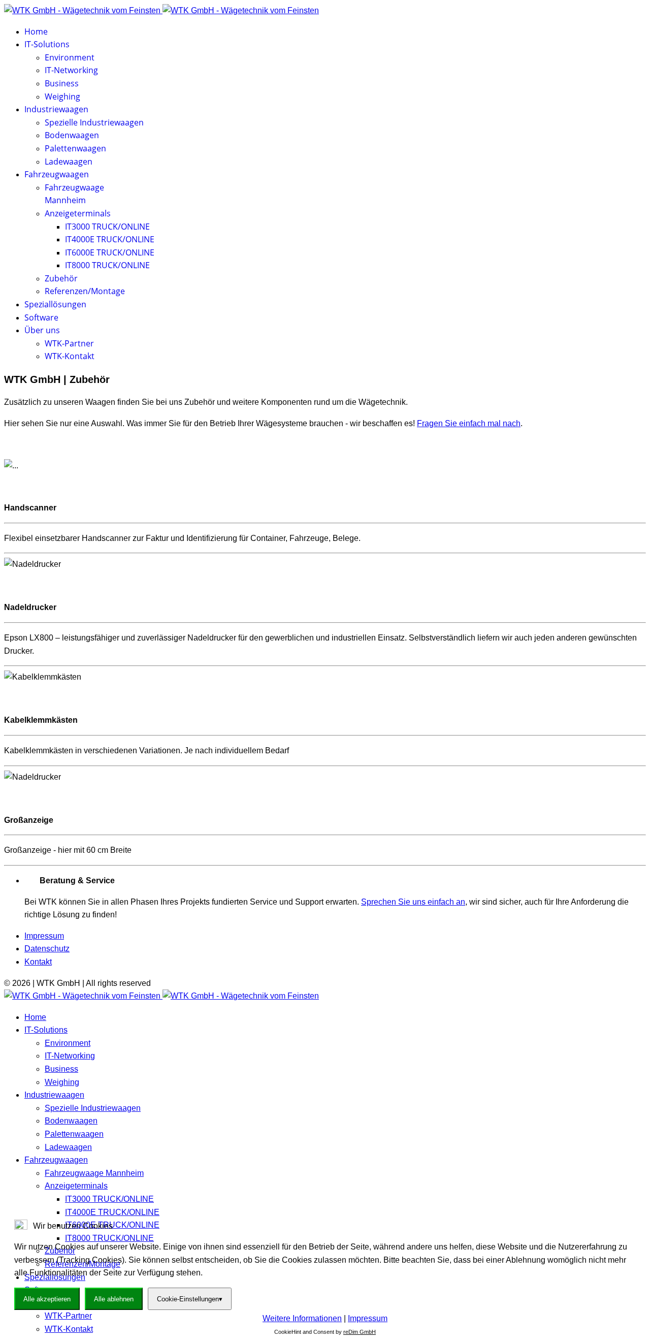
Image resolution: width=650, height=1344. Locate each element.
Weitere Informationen (302, 1318)
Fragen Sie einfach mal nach (469, 423)
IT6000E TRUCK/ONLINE (109, 252)
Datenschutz (47, 948)
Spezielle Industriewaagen (94, 122)
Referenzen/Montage (85, 291)
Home (36, 31)
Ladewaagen (68, 161)
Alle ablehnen (114, 1299)
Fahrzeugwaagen (56, 174)
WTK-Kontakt (69, 356)
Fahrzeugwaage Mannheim (94, 1173)
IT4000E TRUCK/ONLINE (109, 239)
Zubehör (61, 278)
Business (62, 83)
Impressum (44, 936)
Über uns (42, 330)
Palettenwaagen (75, 148)
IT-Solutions (47, 44)
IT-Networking (71, 70)
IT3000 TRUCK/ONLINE (107, 226)
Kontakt (38, 961)
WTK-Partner (69, 343)
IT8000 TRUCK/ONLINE (107, 265)
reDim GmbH (359, 1332)
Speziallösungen (55, 304)
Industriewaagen (56, 109)
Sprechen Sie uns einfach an (413, 902)
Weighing (62, 96)
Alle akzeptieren (47, 1299)
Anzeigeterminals (78, 213)
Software (41, 317)
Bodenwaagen (72, 135)
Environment (69, 57)
